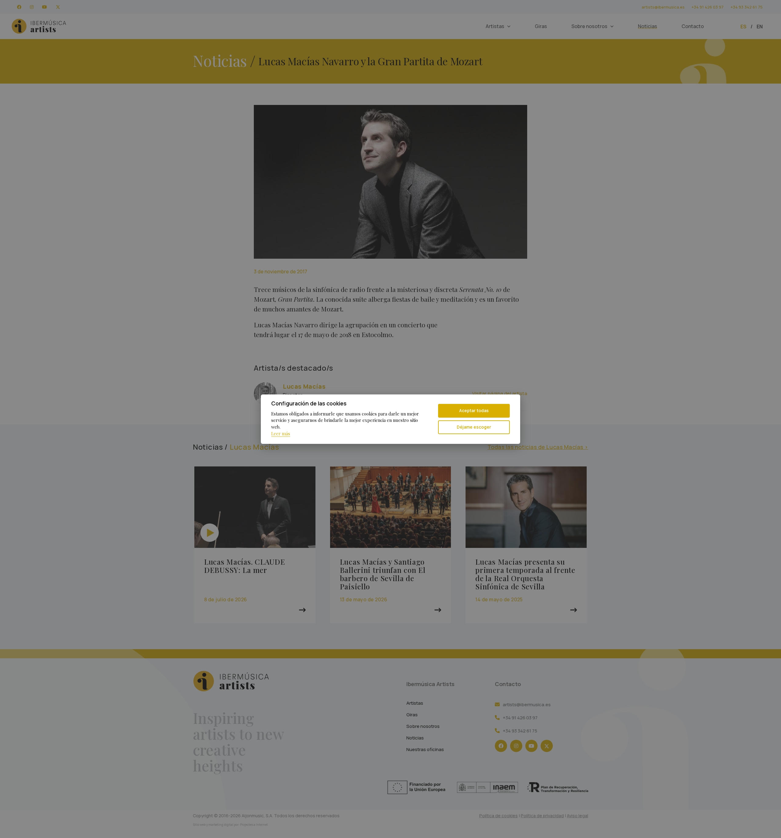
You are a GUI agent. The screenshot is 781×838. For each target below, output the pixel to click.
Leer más (280, 433)
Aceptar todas (474, 410)
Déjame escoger (474, 427)
